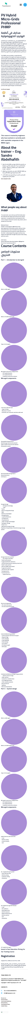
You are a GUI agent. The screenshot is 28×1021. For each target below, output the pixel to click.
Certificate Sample (5, 89)
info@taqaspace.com (9, 993)
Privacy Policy (4, 1000)
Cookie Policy (4, 1006)
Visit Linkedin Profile (6, 179)
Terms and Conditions (6, 1001)
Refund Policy (4, 1003)
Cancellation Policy (5, 1004)
